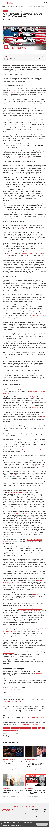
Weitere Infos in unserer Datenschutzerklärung (13, 825)
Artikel (8, 253)
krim (44, 728)
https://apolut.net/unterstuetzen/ (12, 701)
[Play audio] (10, 58)
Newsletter (35, 811)
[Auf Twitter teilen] (6, 736)
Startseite (4, 6)
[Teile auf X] (6, 19)
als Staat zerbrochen (38, 315)
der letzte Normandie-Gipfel (28, 397)
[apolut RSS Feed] (34, 806)
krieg (40, 728)
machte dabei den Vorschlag (31, 610)
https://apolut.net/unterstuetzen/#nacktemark (15, 689)
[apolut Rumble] (29, 806)
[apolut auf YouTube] (17, 806)
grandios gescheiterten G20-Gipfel (21, 158)
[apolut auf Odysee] (32, 806)
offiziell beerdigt (38, 466)
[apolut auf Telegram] (15, 806)
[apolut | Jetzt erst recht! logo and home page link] (10, 2)
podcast (15, 730)
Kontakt (44, 811)
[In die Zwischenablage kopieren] (9, 19)
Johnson (29, 728)
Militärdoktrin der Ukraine (33, 425)
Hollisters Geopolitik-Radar (7, 759)
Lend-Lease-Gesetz (7, 730)
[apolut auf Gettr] (20, 806)
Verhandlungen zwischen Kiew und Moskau (30, 608)
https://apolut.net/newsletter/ (36, 717)
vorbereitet (13, 475)
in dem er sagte (19, 227)
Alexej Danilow (6, 728)
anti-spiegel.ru (38, 673)
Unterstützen (35, 809)
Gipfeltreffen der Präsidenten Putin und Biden (30, 450)
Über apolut (43, 813)
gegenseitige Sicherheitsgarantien (17, 492)
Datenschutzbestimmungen (31, 813)
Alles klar (42, 824)
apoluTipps (28, 788)
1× (37, 58)
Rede (34, 594)
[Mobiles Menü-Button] (3, 2)
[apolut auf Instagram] (22, 806)
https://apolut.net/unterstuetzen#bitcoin (18, 696)
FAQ (45, 809)
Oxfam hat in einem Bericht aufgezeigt (31, 253)
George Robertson (21, 728)
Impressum (35, 818)
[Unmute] (39, 58)
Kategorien (9, 6)
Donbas (13, 728)
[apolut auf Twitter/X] (24, 806)
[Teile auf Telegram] (4, 19)
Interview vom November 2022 (21, 513)
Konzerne (35, 728)
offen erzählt (35, 407)
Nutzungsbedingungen (32, 816)
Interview (13, 92)
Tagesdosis (15, 6)
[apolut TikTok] (27, 806)
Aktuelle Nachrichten (29, 759)
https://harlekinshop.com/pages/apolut (29, 724)
